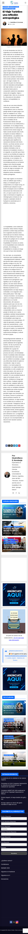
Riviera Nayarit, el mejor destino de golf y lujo (14, 759)
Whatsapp (3, 847)
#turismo (8, 656)
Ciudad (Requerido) (5, 837)
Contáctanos (5, 864)
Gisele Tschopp (18, 533)
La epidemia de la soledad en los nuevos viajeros (13, 512)
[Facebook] (16, 493)
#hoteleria (14, 656)
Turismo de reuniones (9, 721)
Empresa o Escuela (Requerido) (8, 832)
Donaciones (4, 879)
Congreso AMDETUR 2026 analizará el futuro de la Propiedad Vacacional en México (13, 792)
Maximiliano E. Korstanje (16, 22)
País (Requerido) (5, 842)
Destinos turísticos (8, 755)
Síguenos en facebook (8, 871)
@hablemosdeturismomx (16, 651)
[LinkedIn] (19, 493)
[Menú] (3, 2)
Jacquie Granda (18, 549)
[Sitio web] (13, 493)
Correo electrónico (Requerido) (8, 821)
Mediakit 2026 (5, 868)
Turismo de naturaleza (9, 541)
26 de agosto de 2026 (11, 710)
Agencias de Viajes (8, 526)
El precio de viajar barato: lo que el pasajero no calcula (12, 531)
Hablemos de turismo (14, 6)
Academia (5, 6)
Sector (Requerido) (5, 826)
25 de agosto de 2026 (11, 727)
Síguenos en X (5, 875)
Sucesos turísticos (8, 539)
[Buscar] (25, 2)
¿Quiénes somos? (6, 860)
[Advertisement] (14, 215)
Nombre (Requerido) (6, 816)
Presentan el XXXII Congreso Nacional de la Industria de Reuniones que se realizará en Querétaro (14, 785)
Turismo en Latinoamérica (9, 8)
